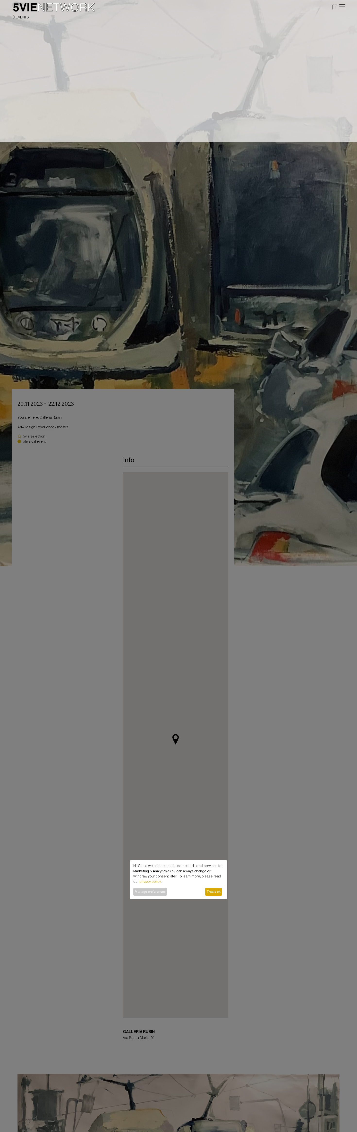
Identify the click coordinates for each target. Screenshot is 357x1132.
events (22, 17)
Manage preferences (150, 891)
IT (334, 7)
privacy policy (150, 882)
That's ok (213, 891)
